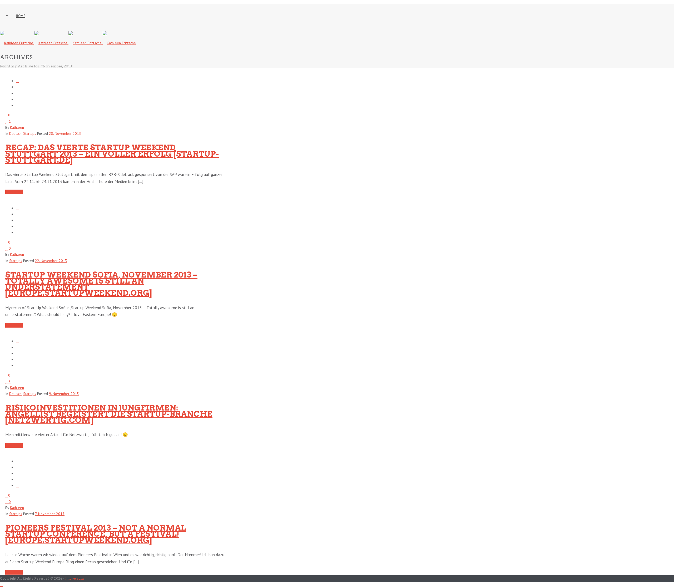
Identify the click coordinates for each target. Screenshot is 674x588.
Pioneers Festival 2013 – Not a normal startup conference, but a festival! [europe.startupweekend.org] (95, 534)
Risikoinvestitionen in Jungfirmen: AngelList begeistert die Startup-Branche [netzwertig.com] (108, 413)
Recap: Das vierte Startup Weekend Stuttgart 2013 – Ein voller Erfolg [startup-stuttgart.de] (112, 153)
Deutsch (15, 133)
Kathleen (17, 127)
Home (20, 16)
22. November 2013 (51, 260)
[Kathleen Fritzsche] (68, 43)
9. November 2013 (64, 393)
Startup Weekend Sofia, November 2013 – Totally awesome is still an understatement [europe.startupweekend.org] (101, 284)
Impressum (74, 578)
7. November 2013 (50, 513)
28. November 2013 (65, 133)
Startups (29, 133)
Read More (14, 192)
